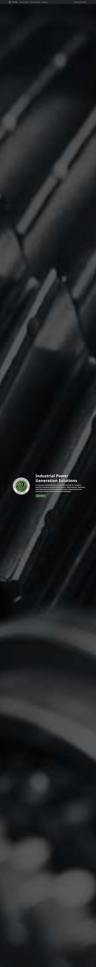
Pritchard (15, 2)
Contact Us (44, 2)
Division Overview (35, 2)
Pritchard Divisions (81, 2)
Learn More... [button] (41, 496)
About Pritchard (24, 2)
